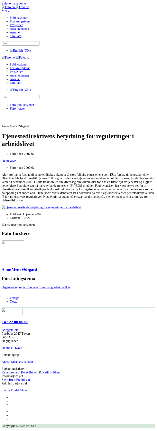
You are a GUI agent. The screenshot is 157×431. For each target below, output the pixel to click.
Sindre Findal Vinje (14, 390)
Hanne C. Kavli (12, 348)
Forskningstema (20, 21)
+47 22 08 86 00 (15, 322)
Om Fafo (15, 36)
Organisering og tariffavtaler (20, 287)
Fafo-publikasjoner (22, 105)
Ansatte (15, 32)
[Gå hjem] (15, 7)
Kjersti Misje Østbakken (17, 361)
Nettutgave (9, 160)
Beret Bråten (29, 372)
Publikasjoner (18, 17)
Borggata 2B (10, 330)
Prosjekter (16, 25)
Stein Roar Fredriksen (16, 379)
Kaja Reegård (10, 372)
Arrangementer (19, 28)
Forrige (14, 298)
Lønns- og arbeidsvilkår (54, 287)
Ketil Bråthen (51, 372)
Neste (13, 301)
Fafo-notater (18, 108)
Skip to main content (15, 3)
